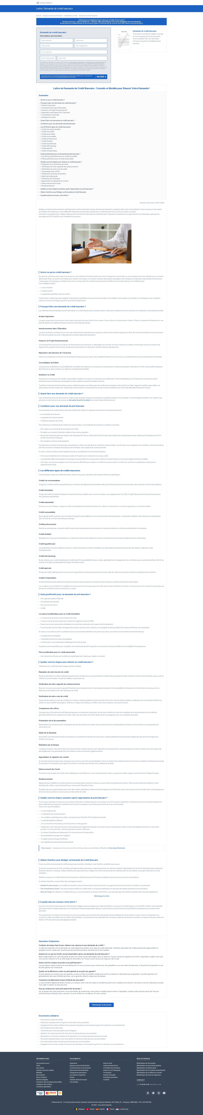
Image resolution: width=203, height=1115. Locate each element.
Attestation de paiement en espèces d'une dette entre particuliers (65, 1022)
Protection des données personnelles (49, 1082)
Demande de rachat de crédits (52, 1020)
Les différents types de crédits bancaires (56, 127)
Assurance (73, 1063)
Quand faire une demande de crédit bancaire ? (58, 120)
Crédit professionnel (49, 139)
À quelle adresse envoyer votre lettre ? (55, 195)
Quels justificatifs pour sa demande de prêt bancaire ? (60, 154)
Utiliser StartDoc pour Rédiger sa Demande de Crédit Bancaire (63, 192)
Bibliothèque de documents (146, 1063)
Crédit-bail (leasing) (49, 146)
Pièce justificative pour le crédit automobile (57, 159)
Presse (72, 1077)
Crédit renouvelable (49, 136)
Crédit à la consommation (51, 129)
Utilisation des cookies (44, 1084)
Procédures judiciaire (110, 1077)
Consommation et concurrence (80, 1068)
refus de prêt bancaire (117, 848)
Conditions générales (43, 1087)
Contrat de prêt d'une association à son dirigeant (58, 1031)
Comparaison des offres (51, 171)
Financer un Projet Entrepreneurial (54, 110)
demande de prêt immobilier (79, 400)
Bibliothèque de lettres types (146, 1068)
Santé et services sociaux (78, 1080)
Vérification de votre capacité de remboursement (60, 167)
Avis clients (40, 1068)
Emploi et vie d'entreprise (111, 1070)
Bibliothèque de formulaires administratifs (151, 1070)
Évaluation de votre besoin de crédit (55, 164)
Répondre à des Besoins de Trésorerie (56, 112)
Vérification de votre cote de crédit (54, 169)
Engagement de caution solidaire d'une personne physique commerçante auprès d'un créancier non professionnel (83, 1025)
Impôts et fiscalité (109, 1075)
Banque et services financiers (80, 1065)
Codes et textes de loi (110, 1065)
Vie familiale (74, 1082)
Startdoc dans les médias (45, 1070)
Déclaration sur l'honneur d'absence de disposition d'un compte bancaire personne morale (74, 1036)
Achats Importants (49, 105)
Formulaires (107, 1072)
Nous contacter (41, 1077)
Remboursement (48, 186)
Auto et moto (107, 1063)
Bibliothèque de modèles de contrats (149, 1072)
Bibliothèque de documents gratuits (149, 1065)
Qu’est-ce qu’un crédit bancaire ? (53, 100)
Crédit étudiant (47, 141)
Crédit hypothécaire (49, 144)
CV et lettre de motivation (111, 1068)
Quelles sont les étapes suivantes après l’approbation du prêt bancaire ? (67, 189)
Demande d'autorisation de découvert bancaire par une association (65, 1041)
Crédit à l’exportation (49, 151)
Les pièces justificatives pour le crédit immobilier (59, 156)
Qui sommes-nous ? (43, 1063)
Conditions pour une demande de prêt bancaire (58, 124)
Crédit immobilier (48, 132)
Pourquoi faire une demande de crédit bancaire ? (59, 103)
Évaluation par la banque (51, 179)
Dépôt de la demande (50, 176)
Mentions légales (42, 1080)
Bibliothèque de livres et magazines (149, 1075)
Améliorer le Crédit (49, 117)
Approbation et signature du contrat (55, 181)
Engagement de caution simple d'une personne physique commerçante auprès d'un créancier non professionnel (82, 1044)
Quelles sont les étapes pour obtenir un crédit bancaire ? (61, 162)
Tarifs (38, 1065)
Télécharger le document (101, 1005)
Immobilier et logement (77, 1075)
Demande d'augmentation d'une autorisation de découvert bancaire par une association (73, 1039)
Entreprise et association (78, 1072)
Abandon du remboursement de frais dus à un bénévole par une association (69, 1033)
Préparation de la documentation (54, 174)
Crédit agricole (47, 148)
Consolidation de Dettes (50, 115)
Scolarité (106, 1080)
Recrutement (40, 1075)
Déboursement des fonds (51, 183)
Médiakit (39, 1072)
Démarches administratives (79, 1070)
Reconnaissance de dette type (52, 1028)
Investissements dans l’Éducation (54, 108)
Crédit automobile (49, 134)
